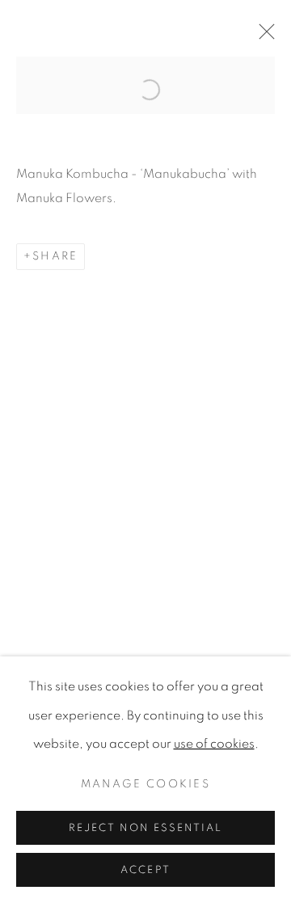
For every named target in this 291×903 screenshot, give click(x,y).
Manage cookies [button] (145, 784)
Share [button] (55, 256)
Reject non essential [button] (145, 828)
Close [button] (263, 36)
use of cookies (214, 743)
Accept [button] (145, 870)
